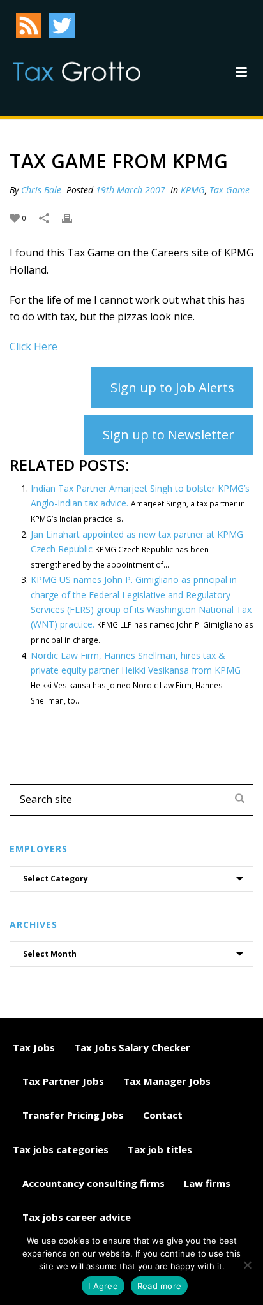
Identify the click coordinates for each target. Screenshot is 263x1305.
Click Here (33, 346)
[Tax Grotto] (76, 71)
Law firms (207, 1183)
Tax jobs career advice (76, 1217)
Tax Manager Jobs (167, 1081)
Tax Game (229, 190)
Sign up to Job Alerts (172, 387)
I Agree (103, 1286)
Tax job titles (160, 1149)
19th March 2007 (130, 190)
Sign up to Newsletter (168, 434)
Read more (159, 1286)
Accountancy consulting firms (93, 1183)
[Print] (73, 217)
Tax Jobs (34, 1047)
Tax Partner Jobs (63, 1081)
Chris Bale (41, 190)
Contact (163, 1115)
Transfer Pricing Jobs (73, 1115)
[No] (247, 1264)
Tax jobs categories (61, 1149)
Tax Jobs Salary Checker (132, 1047)
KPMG (193, 190)
